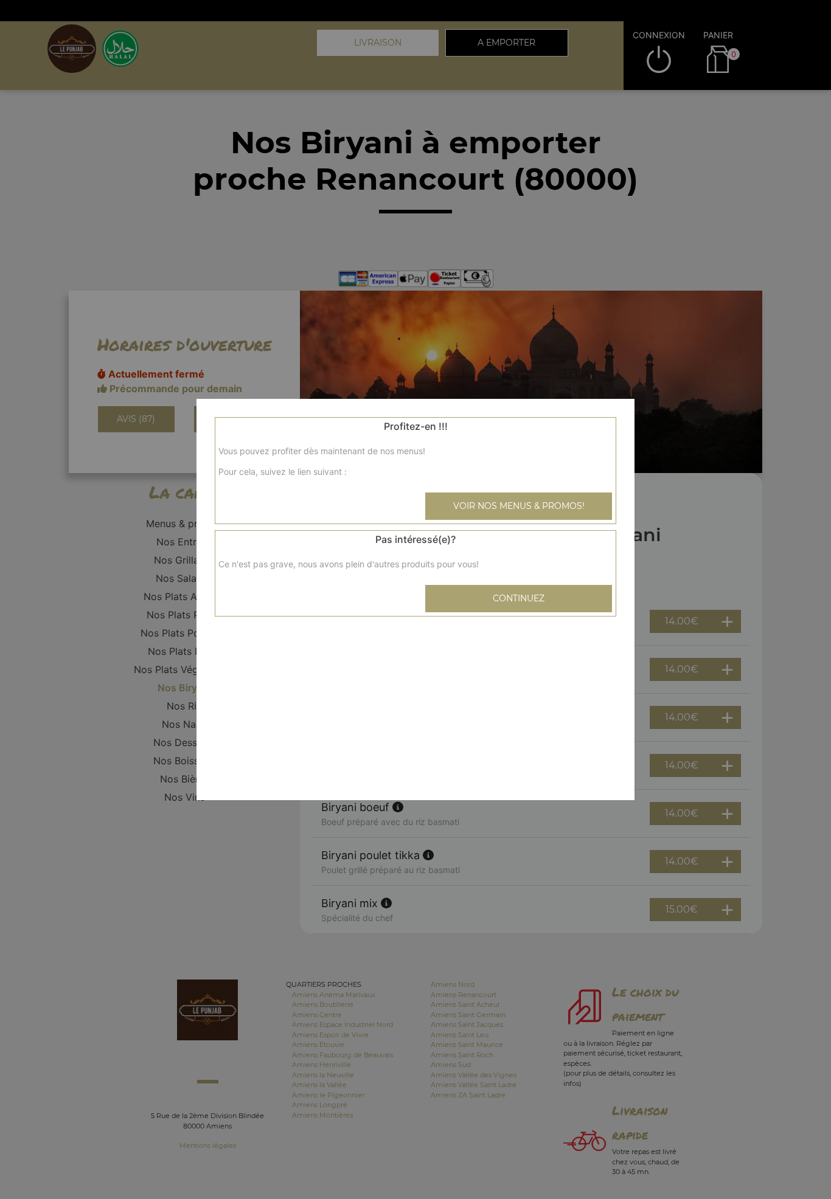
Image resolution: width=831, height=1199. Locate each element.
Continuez (518, 598)
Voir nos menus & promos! (519, 505)
